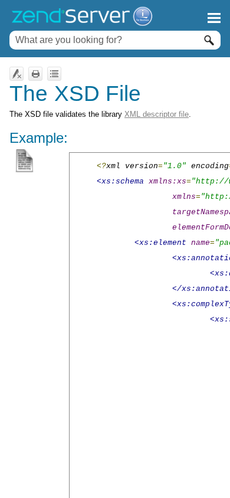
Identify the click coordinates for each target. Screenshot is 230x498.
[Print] (35, 74)
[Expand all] (54, 74)
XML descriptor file (156, 114)
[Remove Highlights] (16, 74)
